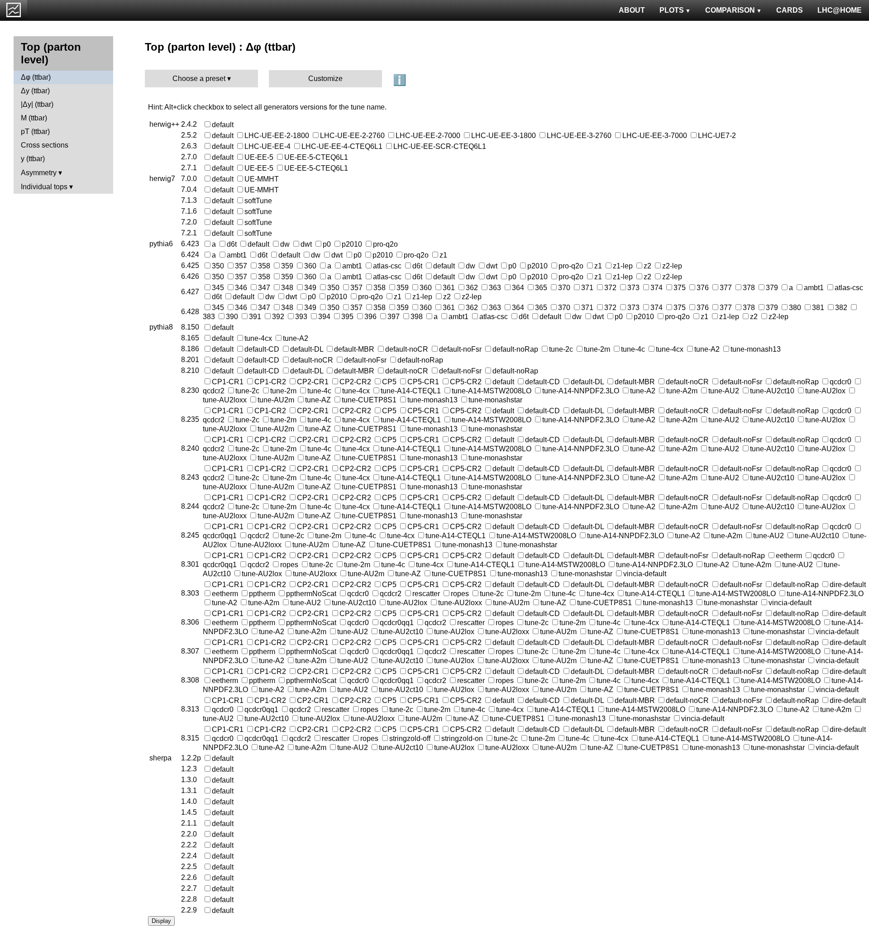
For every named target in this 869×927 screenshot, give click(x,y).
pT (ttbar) (35, 131)
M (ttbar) (34, 118)
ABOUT (632, 10)
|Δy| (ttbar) (37, 104)
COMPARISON (730, 10)
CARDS (789, 10)
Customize (325, 78)
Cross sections (44, 145)
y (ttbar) (33, 158)
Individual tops (44, 187)
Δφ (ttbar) (36, 77)
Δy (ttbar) (35, 91)
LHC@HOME (839, 10)
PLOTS (671, 10)
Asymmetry (39, 173)
